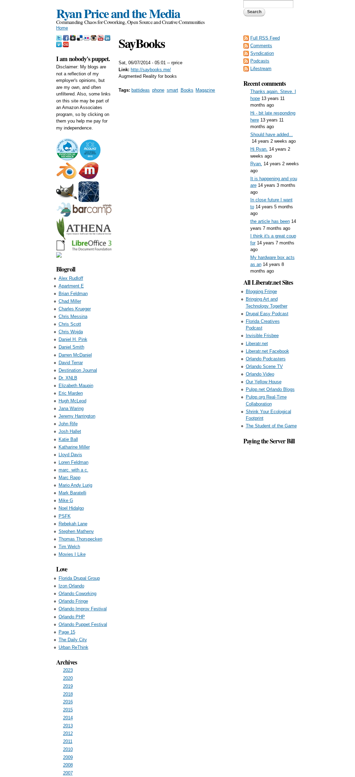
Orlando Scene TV (264, 366)
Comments (261, 45)
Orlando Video (260, 374)
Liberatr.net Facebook (267, 351)
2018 (68, 694)
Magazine (205, 90)
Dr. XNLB (68, 378)
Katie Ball (68, 439)
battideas (140, 90)
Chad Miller (70, 301)
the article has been (270, 221)
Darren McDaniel (75, 355)
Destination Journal (78, 370)
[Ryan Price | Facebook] (66, 37)
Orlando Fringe (73, 601)
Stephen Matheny (76, 531)
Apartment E (71, 286)
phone (158, 90)
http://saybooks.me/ (151, 69)
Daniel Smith (71, 347)
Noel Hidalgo (71, 508)
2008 (68, 765)
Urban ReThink (73, 647)
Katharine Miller (74, 447)
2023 (68, 670)
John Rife (68, 423)
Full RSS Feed (265, 38)
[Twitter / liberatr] (59, 37)
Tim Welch (69, 546)
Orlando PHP (72, 616)
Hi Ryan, (259, 149)
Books (187, 90)
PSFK (65, 516)
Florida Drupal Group (79, 578)
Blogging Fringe (261, 291)
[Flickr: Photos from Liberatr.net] (87, 37)
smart (172, 90)
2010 (68, 749)
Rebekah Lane (73, 523)
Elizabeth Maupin (76, 385)
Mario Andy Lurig (75, 485)
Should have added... (271, 134)
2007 (68, 773)
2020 (68, 678)
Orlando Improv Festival (83, 608)
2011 (67, 741)
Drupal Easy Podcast (267, 313)
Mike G (66, 500)
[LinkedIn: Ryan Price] (107, 37)
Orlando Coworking (77, 593)
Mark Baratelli (72, 492)
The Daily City (73, 639)
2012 (68, 733)
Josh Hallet (70, 431)
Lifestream (260, 68)
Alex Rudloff (71, 278)
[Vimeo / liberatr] (59, 44)
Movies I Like (72, 554)
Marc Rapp (69, 477)
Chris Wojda (71, 331)
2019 (68, 686)
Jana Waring (71, 408)
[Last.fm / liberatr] (66, 44)
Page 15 (67, 632)
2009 (68, 757)
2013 (68, 725)
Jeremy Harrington (77, 416)
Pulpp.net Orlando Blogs (270, 389)
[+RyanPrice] (73, 37)
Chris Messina (73, 316)
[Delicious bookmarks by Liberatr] (80, 37)
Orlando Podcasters (266, 358)
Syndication (262, 53)
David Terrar (71, 362)
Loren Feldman (73, 462)
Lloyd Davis (70, 454)
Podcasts (259, 61)
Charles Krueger (75, 308)
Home (62, 28)
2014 (68, 717)
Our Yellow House (264, 381)
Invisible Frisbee (262, 335)
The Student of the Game (271, 425)
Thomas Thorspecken (80, 539)
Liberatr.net (257, 343)
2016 (68, 701)
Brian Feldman (73, 293)
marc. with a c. (73, 470)
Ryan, (256, 163)
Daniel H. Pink (73, 339)
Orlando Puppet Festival (83, 624)
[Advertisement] (271, 550)
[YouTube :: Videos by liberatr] (101, 37)
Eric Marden (71, 393)
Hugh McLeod (72, 400)
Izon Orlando (71, 585)
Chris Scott (70, 324)
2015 (68, 709)
